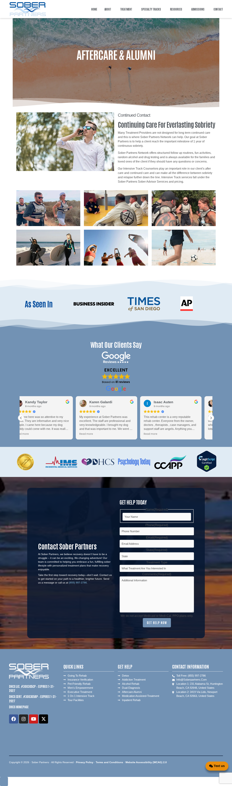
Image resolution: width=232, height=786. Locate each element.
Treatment (126, 9)
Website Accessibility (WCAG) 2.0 (146, 762)
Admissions (197, 9)
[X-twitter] (43, 719)
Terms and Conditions (109, 762)
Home (94, 9)
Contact (218, 9)
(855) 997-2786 (78, 582)
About (107, 9)
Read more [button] (31, 434)
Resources (176, 9)
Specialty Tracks (151, 9)
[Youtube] (33, 719)
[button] (109, 9)
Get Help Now (157, 622)
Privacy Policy (84, 762)
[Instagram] (23, 719)
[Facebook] (13, 719)
